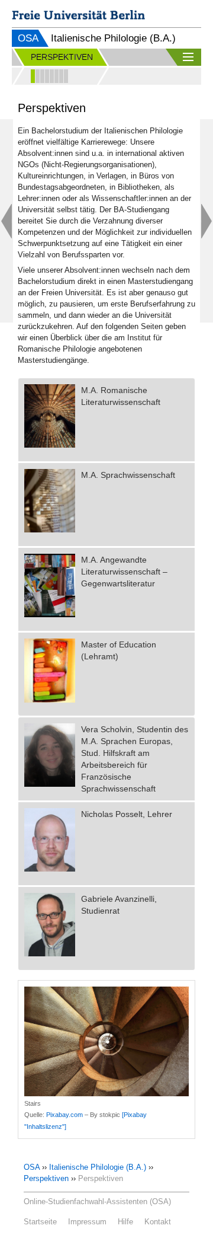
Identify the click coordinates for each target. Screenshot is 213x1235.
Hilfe (125, 1221)
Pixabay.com (64, 1114)
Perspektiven (46, 1178)
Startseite (40, 1221)
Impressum (87, 1221)
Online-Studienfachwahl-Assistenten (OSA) (97, 1201)
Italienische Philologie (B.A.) (97, 1167)
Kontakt (157, 1221)
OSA (28, 38)
